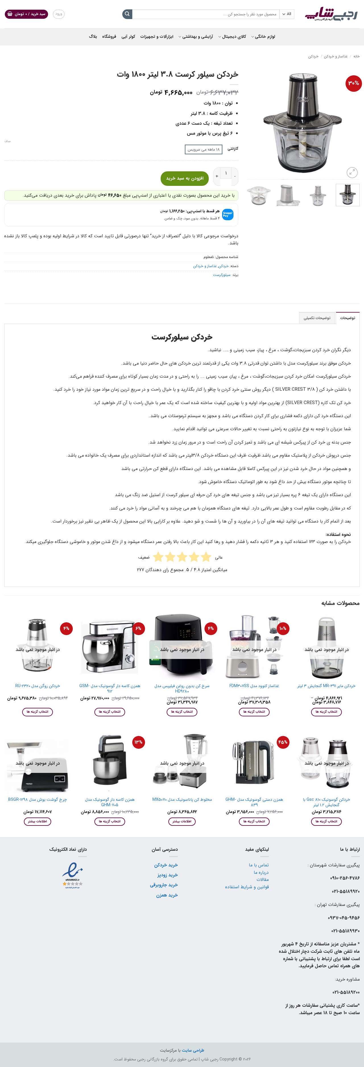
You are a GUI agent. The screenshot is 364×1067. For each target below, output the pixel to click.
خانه (356, 56)
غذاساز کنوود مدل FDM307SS (254, 686)
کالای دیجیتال (234, 37)
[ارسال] (127, 14)
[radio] (203, 149)
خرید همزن (167, 895)
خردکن (313, 56)
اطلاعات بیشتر (182, 821)
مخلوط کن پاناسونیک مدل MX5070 (182, 800)
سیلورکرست (222, 275)
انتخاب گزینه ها (326, 711)
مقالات (263, 879)
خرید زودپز (168, 875)
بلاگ (93, 37)
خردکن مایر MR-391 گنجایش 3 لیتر (326, 686)
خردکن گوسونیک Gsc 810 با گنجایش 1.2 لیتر (326, 802)
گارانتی (233, 149)
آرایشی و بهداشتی (197, 37)
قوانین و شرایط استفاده (247, 887)
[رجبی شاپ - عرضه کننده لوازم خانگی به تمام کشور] (331, 14)
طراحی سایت (193, 1050)
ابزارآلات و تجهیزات (156, 37)
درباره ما (261, 872)
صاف (7, 141)
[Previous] (350, 123)
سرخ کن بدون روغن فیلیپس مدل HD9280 (182, 689)
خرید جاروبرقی (164, 885)
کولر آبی (128, 37)
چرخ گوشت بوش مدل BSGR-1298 (37, 800)
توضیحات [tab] (347, 318)
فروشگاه (109, 37)
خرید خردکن (166, 865)
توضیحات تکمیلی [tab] (317, 318)
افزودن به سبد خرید (184, 178)
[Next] (252, 123)
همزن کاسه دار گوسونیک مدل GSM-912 (109, 689)
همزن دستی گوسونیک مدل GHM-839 (254, 802)
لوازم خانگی (265, 37)
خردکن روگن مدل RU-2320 (37, 686)
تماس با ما (259, 865)
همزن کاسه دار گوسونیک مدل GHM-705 (110, 802)
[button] (26, 14)
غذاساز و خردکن (336, 56)
